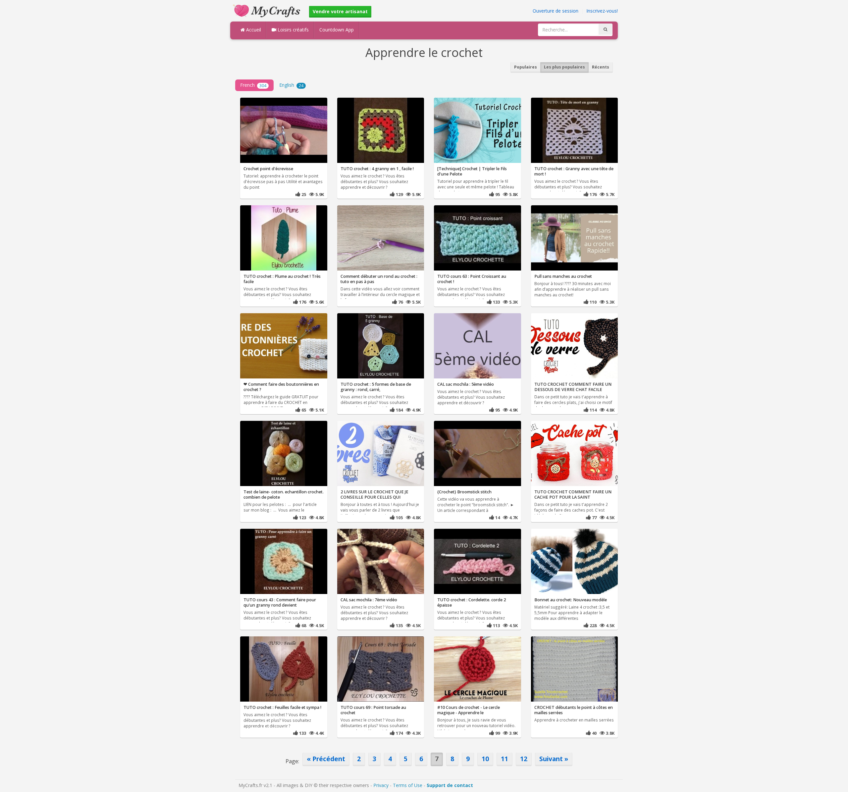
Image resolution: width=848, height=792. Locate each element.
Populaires (525, 67)
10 (485, 758)
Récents (600, 67)
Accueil (253, 29)
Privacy (381, 785)
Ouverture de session (555, 11)
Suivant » (553, 758)
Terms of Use (407, 785)
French (253, 85)
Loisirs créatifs (292, 29)
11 (504, 758)
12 (523, 758)
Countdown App (336, 29)
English (291, 85)
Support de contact (450, 785)
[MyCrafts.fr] (267, 10)
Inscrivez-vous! (602, 11)
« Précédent (326, 758)
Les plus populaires (564, 67)
